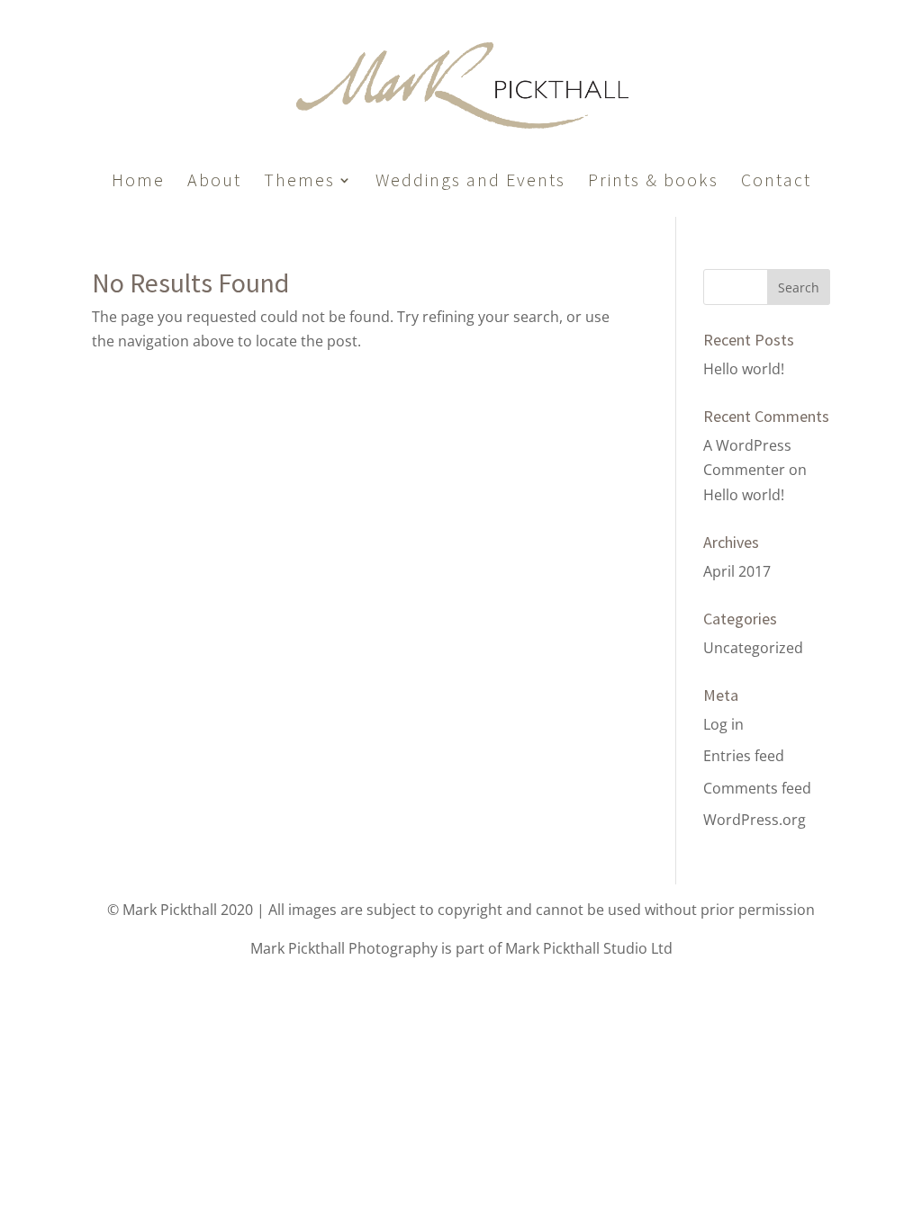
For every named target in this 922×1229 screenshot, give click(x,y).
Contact (776, 182)
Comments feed (757, 788)
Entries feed (743, 756)
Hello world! (743, 369)
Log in (723, 724)
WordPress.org (754, 820)
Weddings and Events (470, 182)
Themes (299, 182)
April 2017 (737, 571)
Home (138, 182)
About (214, 182)
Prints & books (653, 182)
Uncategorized (753, 648)
